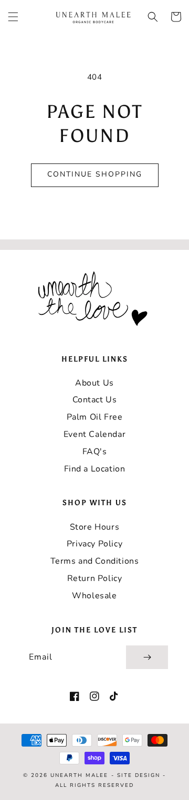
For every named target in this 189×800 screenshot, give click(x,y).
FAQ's (94, 451)
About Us (94, 383)
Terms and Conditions (94, 561)
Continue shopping (94, 174)
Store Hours (95, 527)
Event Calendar (94, 434)
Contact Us (94, 400)
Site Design (138, 775)
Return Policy (94, 578)
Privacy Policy (94, 544)
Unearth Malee (79, 775)
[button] (13, 16)
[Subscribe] (147, 657)
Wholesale (94, 595)
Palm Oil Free (95, 417)
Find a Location (94, 469)
